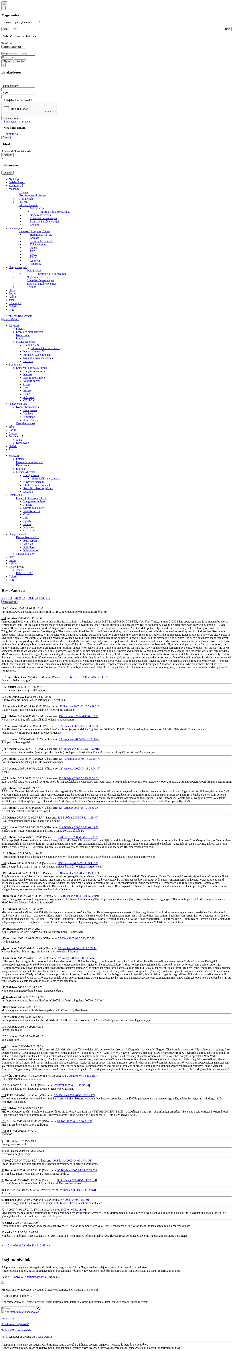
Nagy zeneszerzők (40, 215)
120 (3, 863)
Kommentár (26, 198)
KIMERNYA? (24, 573)
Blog (11, 309)
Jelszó (4, 92)
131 (3, 739)
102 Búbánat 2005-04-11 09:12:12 (74, 1095)
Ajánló (13, 296)
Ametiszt (12, 748)
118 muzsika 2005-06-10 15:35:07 (78, 873)
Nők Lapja (13, 1075)
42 (40, 598)
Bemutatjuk (15, 228)
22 (23, 598)
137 (3, 677)
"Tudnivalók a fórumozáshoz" (27, 1276)
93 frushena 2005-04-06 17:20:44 (76, 1180)
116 (3, 928)
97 (2, 1160)
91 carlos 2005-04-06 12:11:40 (67, 1209)
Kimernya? (15, 303)
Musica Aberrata (28, 205)
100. (9, 1131)
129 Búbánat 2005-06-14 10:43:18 (79, 748)
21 (19, 598)
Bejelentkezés (17, 182)
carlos (8, 1222)
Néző (8, 1160)
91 (2, 1222)
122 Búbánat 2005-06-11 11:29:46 (77, 817)
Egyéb (33, 254)
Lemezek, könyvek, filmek (34, 231)
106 (3, 1046)
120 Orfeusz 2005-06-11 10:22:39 (78, 837)
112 (3, 987)
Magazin (14, 188)
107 (3, 1036)
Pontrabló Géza (16, 677)
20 (16, 598)
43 (43, 598)
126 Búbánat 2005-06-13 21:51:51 (79, 778)
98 (2, 1150)
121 (3, 853)
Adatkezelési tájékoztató (15, 1324)
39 (29, 598)
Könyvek (35, 260)
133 (3, 716)
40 (32, 598)
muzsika (12, 618)
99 (2, 1140)
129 (3, 758)
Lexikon (35, 224)
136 (3, 686)
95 (2, 1180)
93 (2, 1199)
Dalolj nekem (37, 208)
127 (3, 778)
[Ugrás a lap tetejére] (4, 3)
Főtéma (23, 192)
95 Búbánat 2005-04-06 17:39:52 (76, 1170)
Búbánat (12, 716)
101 (3, 1121)
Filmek (34, 257)
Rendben (20, 61)
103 (3, 1095)
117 (3, 909)
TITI (10, 1095)
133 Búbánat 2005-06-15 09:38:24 (78, 706)
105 (3, 1075)
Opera (33, 247)
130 (3, 748)
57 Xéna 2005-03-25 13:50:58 (75, 938)
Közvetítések (30, 420)
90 (2, 1232)
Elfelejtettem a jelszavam (18, 121)
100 (3, 1131)
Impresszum (8, 1318)
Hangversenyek (18, 267)
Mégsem (7, 61)
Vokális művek (38, 244)
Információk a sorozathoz (55, 211)
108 (3, 1026)
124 (3, 817)
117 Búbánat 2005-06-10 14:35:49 (78, 895)
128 (3, 768)
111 (3, 997)
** (6, 1209)
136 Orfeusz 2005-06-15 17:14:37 (87, 677)
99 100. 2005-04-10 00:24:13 (74, 1121)
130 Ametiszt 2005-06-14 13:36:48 (79, 739)
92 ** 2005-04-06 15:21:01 (73, 1199)
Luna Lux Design (41, 1336)
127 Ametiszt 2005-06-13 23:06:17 (79, 758)
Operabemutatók (25, 423)
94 (2, 1189)
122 (3, 837)
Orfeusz (11, 686)
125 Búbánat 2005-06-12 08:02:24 (78, 726)
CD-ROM (36, 264)
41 (36, 598)
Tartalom (6, 43)
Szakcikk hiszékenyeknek (45, 221)
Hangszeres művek (41, 234)
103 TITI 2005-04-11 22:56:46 (71, 1085)
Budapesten (30, 410)
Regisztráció (11, 133)
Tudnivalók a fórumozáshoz (17, 1330)
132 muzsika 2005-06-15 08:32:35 (78, 716)
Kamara (34, 237)
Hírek (12, 290)
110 (3, 1007)
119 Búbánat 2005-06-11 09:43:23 (78, 827)
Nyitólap (14, 179)
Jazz (32, 250)
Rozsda (11, 1121)
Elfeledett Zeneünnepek (43, 218)
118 (3, 895)
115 (3, 938)
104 (3, 1085)
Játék (12, 299)
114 (3, 948)
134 (3, 706)
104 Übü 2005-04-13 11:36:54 (79, 1075)
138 (3, 618)
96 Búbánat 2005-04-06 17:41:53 (72, 1160)
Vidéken (28, 413)
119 (3, 873)
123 (3, 827)
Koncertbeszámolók (27, 407)
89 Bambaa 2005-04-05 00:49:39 (77, 948)
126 (3, 788)
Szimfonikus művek (41, 241)
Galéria (13, 306)
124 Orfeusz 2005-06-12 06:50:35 (78, 807)
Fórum (12, 293)
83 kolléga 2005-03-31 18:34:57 (76, 958)
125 (3, 807)
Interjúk (23, 201)
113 (3, 958)
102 (3, 1108)
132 (3, 726)
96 (2, 1170)
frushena (12, 608)
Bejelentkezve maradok (19, 100)
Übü (9, 1085)
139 (3, 608)
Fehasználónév (10, 85)
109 (3, 1016)
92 (2, 1209)
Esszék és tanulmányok (32, 195)
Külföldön (29, 416)
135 (3, 696)
